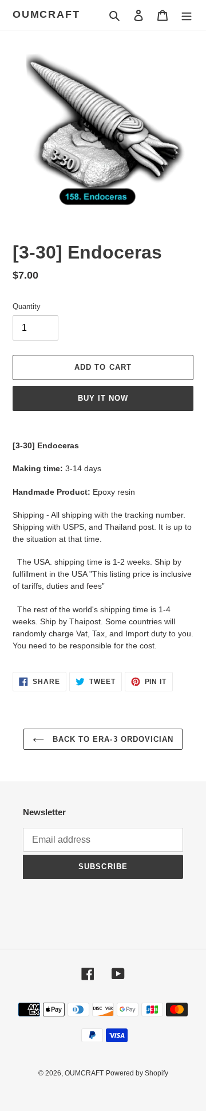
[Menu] (187, 15)
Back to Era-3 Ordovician (111, 739)
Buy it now (103, 398)
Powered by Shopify (137, 1073)
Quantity (27, 306)
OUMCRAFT (46, 14)
